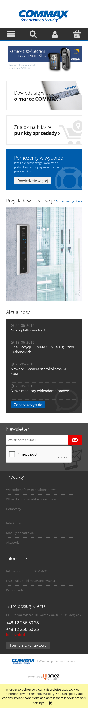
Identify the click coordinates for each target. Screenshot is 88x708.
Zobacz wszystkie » (69, 201)
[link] (44, 58)
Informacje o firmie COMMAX (26, 571)
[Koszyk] (77, 34)
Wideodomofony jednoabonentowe (31, 489)
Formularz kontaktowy (28, 645)
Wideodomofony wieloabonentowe (31, 499)
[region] (44, 58)
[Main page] (44, 15)
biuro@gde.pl (15, 634)
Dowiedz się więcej (32, 180)
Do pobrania (14, 590)
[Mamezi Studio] (51, 676)
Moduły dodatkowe (20, 533)
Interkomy (13, 523)
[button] (11, 34)
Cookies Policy (44, 694)
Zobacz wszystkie (28, 404)
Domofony (13, 509)
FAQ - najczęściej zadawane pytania (30, 581)
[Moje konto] (55, 34)
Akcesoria (12, 542)
